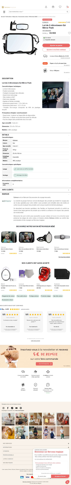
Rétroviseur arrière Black (43, 249)
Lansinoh (21, 284)
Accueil (3, 16)
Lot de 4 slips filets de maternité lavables (29, 285)
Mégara (39, 483)
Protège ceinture (34, 296)
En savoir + (67, 65)
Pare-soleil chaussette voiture (61, 285)
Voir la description (46, 30)
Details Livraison (65, 58)
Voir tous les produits (64, 257)
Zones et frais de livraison (31, 469)
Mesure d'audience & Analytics (43, 467)
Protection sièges (46, 296)
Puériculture (8, 16)
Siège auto (14, 16)
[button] (67, 482)
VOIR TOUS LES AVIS (35, 340)
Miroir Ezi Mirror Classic (7, 249)
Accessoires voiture (23, 16)
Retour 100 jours (11, 469)
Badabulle (57, 284)
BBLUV (3, 284)
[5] (13, 253)
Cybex (38, 284)
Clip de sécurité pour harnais (61, 249)
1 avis (68, 22)
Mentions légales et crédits (25, 470)
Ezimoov (15, 140)
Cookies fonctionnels (41, 466)
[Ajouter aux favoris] (69, 33)
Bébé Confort (40, 247)
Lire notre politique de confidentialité (43, 459)
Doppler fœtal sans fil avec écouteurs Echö (12, 285)
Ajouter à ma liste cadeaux (56, 50)
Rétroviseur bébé (33, 16)
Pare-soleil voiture (22, 296)
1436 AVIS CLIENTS (25, 309)
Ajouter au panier (56, 45)
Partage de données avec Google (44, 464)
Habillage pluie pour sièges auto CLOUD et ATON (49, 285)
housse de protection (59, 216)
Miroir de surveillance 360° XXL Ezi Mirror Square (31, 249)
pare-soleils (26, 216)
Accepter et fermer (60, 476)
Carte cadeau (5, 469)
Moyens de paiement (20, 469)
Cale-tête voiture (57, 296)
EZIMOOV (45, 22)
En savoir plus (42, 476)
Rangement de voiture (8, 296)
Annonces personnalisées (42, 469)
